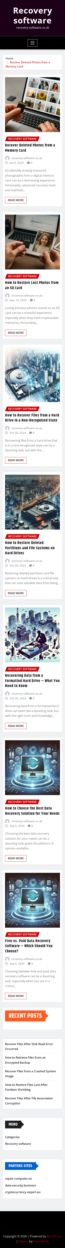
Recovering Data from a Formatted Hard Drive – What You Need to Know (32, 681)
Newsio (24, 1241)
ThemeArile (41, 1241)
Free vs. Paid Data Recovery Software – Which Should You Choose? (29, 946)
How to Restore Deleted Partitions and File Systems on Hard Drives (30, 548)
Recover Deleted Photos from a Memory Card (30, 148)
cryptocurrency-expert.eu (22, 1192)
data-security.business (20, 1185)
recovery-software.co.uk (26, 158)
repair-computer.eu (18, 1179)
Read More (16, 200)
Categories (12, 1137)
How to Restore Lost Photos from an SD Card (32, 285)
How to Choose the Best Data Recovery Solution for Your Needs (32, 811)
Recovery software (32, 15)
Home (9, 58)
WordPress (54, 1236)
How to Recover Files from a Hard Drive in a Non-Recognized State (32, 418)
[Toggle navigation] (33, 43)
